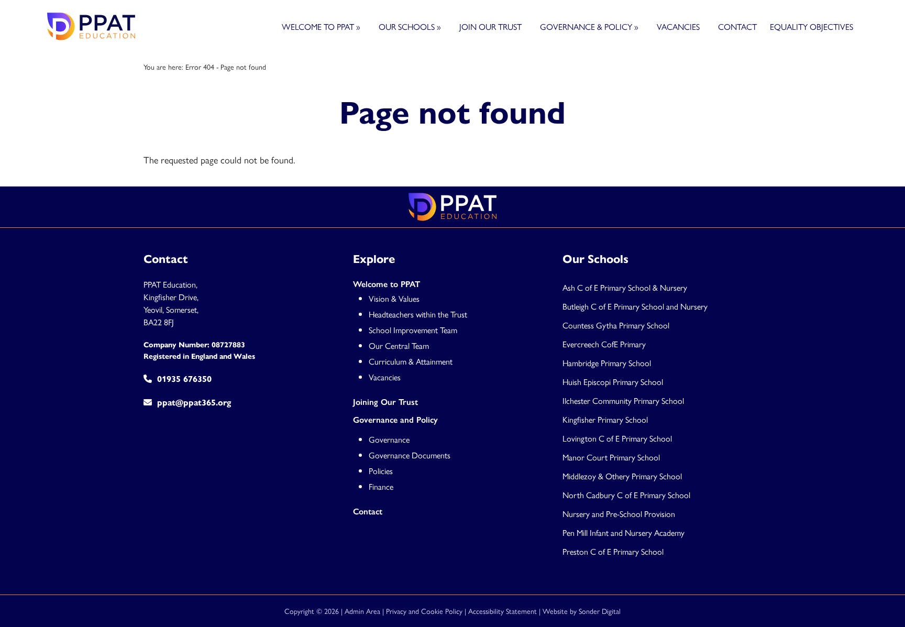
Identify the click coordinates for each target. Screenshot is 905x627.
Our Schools (410, 26)
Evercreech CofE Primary (605, 344)
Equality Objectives (811, 26)
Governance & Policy (589, 26)
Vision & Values (394, 298)
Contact (737, 26)
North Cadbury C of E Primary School (626, 495)
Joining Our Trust (385, 402)
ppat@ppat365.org (194, 403)
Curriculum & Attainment (410, 361)
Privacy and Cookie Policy (424, 611)
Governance (389, 439)
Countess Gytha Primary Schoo (615, 325)
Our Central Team (399, 345)
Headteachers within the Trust (418, 314)
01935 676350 (184, 379)
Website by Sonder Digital (582, 611)
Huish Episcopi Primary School (612, 382)
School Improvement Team (413, 330)
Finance (381, 486)
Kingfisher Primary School (605, 419)
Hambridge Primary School (606, 363)
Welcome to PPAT (321, 26)
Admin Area (362, 611)
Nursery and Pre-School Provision (618, 514)
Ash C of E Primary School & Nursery (624, 287)
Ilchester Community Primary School (623, 400)
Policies (381, 471)
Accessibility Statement (502, 611)
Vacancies (678, 26)
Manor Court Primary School (611, 457)
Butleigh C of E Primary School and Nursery (635, 306)
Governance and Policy (395, 420)
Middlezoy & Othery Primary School (622, 476)
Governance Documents (409, 455)
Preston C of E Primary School (613, 551)
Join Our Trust (490, 26)
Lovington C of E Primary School (617, 438)
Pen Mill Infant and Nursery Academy (623, 532)
